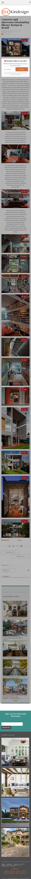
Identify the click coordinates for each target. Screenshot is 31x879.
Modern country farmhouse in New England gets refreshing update (14, 658)
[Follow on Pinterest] (18, 872)
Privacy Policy (18, 865)
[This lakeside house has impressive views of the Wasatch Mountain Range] (15, 812)
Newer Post (20, 556)
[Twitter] (9, 546)
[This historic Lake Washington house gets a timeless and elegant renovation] (15, 752)
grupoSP (4, 85)
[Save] (24, 40)
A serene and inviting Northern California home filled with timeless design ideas (14, 618)
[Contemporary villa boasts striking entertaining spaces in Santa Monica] (15, 842)
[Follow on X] (12, 872)
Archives (16, 864)
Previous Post (10, 552)
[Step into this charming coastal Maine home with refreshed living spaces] (15, 782)
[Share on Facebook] (17, 546)
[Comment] (21, 546)
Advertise (9, 864)
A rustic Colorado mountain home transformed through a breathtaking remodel (13, 638)
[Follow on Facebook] (6, 872)
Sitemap (13, 866)
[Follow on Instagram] (23, 872)
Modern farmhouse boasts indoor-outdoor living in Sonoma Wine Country (14, 677)
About (3, 864)
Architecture (4, 32)
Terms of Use (5, 866)
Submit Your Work (7, 865)
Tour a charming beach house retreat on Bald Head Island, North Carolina (15, 696)
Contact (23, 864)
